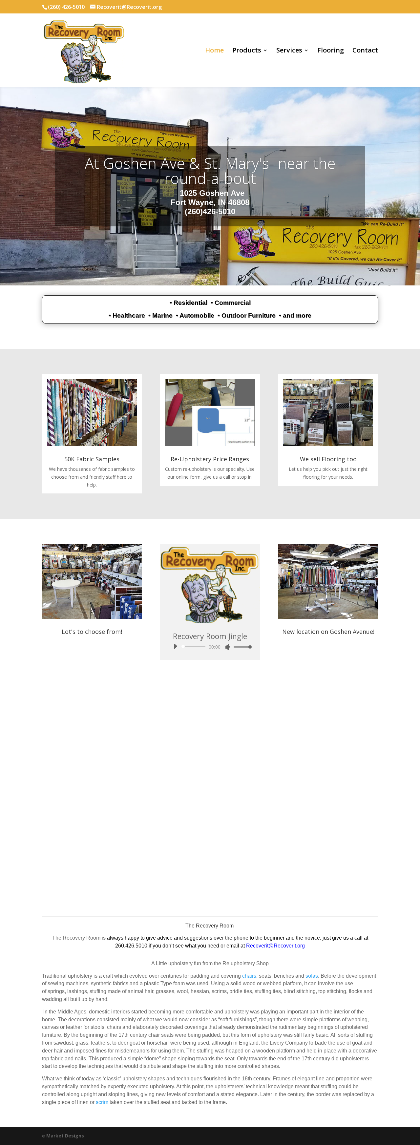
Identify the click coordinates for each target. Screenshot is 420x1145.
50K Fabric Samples (91, 459)
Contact (365, 51)
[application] (210, 646)
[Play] (175, 646)
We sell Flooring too (328, 459)
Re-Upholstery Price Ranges (210, 459)
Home (214, 51)
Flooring (330, 51)
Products (246, 51)
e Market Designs (63, 1136)
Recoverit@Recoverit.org (275, 945)
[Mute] (228, 647)
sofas (311, 976)
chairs (249, 976)
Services (289, 51)
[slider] (241, 647)
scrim (102, 1102)
